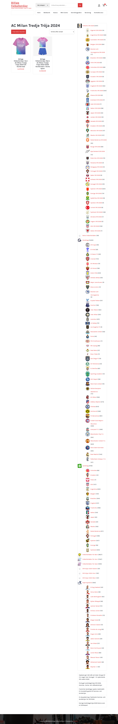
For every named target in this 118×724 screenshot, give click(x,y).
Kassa (55, 12)
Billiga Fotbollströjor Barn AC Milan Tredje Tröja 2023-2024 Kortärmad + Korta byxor (43, 63)
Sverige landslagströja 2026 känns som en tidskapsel (92, 704)
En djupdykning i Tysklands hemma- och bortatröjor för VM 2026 (92, 698)
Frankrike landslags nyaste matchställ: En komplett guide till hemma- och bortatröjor (91, 691)
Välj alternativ (21, 58)
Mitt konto (64, 12)
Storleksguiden (76, 12)
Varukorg (88, 12)
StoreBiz (75, 721)
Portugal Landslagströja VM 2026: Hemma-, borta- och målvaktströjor (90, 684)
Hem (38, 12)
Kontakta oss (98, 12)
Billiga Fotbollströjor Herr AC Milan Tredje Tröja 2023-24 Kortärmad (21, 63)
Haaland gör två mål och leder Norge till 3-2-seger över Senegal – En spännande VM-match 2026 (92, 677)
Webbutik (47, 12)
